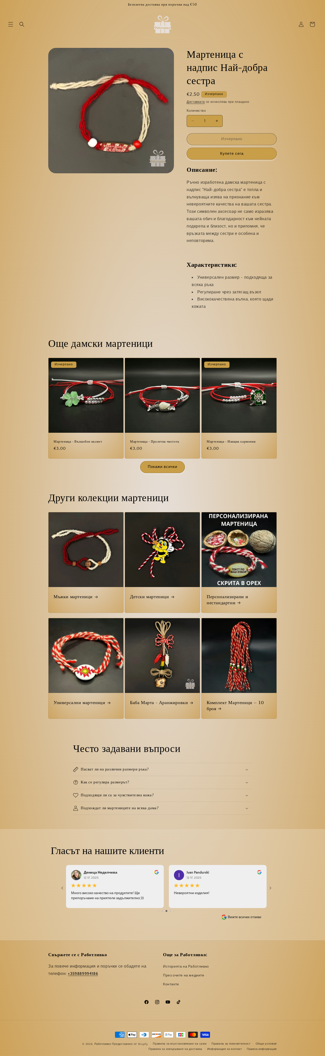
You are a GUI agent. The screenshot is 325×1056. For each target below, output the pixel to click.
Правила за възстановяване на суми (179, 1044)
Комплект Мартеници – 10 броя (235, 706)
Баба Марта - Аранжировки (159, 703)
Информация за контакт (224, 1049)
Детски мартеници (149, 597)
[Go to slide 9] (170, 911)
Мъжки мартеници (73, 597)
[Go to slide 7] (162, 911)
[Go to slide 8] (166, 911)
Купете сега (231, 154)
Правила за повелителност (231, 1044)
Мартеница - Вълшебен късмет (78, 442)
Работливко (102, 1044)
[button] (10, 24)
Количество (196, 110)
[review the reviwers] (156, 873)
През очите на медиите (183, 976)
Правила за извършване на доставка (175, 1049)
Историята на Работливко (186, 967)
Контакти (171, 985)
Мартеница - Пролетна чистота (154, 442)
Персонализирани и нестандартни (227, 600)
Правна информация (262, 1049)
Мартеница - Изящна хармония (231, 442)
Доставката (196, 102)
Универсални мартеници (79, 703)
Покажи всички (162, 467)
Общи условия (266, 1044)
